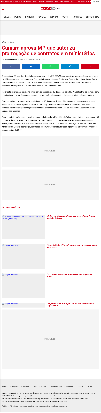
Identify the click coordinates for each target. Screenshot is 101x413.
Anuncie (96, 2)
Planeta (42, 2)
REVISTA (42, 17)
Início (4, 42)
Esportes (49, 2)
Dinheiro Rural (19, 2)
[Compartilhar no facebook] (11, 66)
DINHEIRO (29, 17)
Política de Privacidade (10, 406)
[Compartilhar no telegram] (70, 66)
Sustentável (82, 2)
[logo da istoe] (50, 8)
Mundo (17, 17)
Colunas (54, 17)
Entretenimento (56, 387)
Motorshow (64, 2)
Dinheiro (8, 2)
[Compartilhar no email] (90, 66)
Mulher (73, 2)
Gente (35, 2)
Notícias (11, 42)
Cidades (69, 387)
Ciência (80, 387)
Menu (56, 2)
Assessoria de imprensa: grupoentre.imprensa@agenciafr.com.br (43, 406)
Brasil (7, 17)
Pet (89, 2)
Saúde (28, 2)
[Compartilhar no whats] (50, 66)
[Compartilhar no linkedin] (31, 66)
